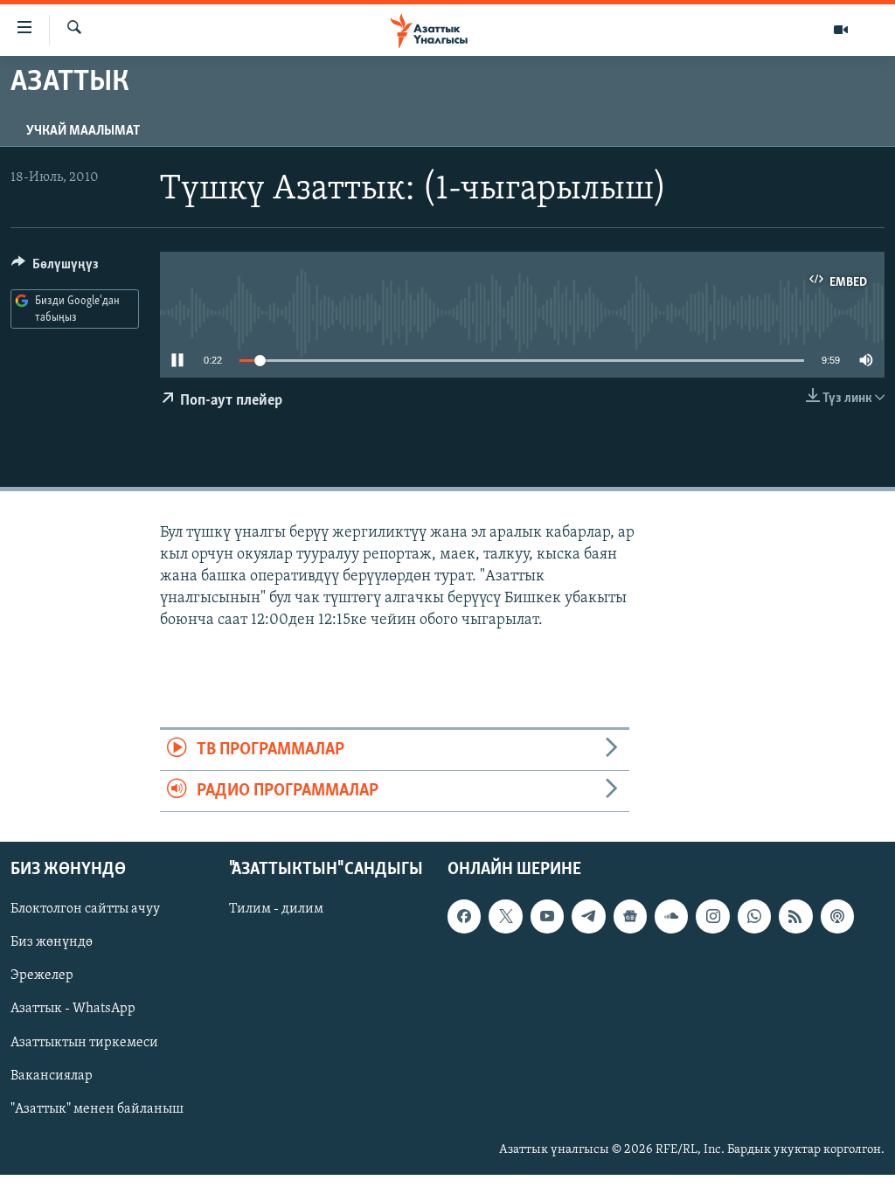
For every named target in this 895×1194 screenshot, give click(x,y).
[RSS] (795, 917)
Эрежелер (41, 976)
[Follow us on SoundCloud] (671, 917)
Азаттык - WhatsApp (72, 1010)
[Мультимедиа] (841, 29)
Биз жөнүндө (51, 943)
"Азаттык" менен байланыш (97, 1109)
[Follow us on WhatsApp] (754, 917)
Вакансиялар (51, 1076)
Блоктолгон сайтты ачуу (85, 910)
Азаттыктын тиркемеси (84, 1043)
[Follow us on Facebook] (464, 917)
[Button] (55, 268)
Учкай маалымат (83, 131)
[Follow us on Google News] (630, 917)
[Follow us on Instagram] (712, 917)
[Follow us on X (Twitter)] (505, 917)
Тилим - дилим (276, 910)
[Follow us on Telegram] (588, 917)
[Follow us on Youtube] (547, 917)
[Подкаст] (837, 917)
